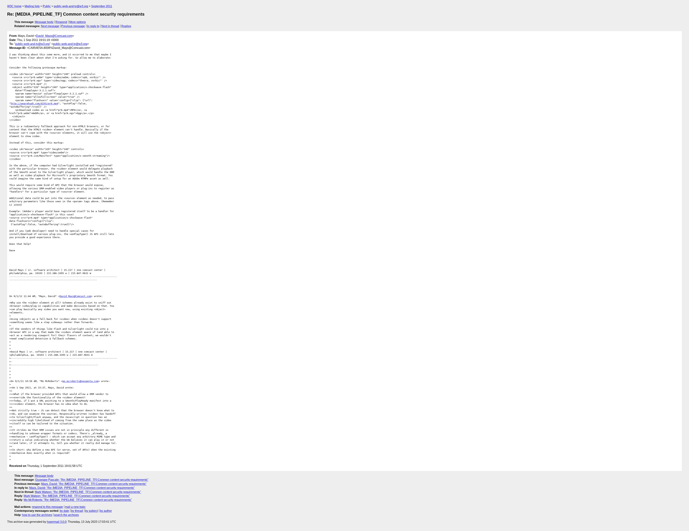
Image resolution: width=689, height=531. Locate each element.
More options (77, 22)
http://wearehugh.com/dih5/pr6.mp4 (34, 103)
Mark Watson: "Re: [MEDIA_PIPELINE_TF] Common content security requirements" (88, 491)
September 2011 (101, 6)
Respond (61, 22)
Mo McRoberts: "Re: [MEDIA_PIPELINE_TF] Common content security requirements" (78, 499)
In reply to (93, 26)
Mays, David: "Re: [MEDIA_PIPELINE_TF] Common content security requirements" (94, 483)
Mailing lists (32, 6)
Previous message (73, 26)
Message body (44, 22)
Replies (126, 26)
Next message (50, 26)
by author (106, 510)
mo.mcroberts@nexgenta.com (80, 381)
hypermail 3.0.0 (56, 521)
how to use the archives (37, 514)
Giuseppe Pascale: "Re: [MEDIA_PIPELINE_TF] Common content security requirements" (91, 479)
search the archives (66, 514)
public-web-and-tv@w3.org (71, 6)
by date (64, 510)
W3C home (14, 6)
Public (47, 6)
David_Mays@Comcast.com (54, 35)
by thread (77, 510)
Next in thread (110, 26)
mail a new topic (75, 506)
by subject (91, 510)
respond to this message (47, 506)
